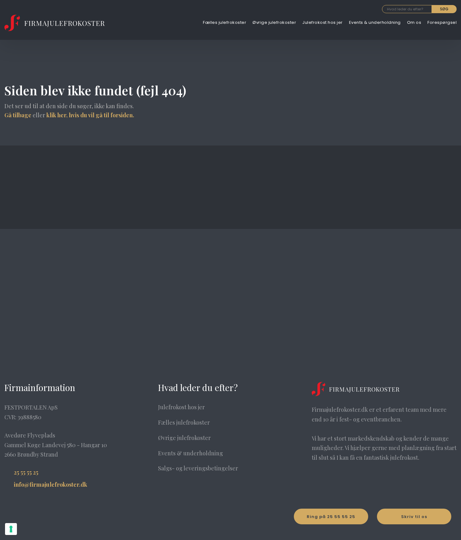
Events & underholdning (375, 22)
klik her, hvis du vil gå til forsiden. (90, 115)
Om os (414, 22)
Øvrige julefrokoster (274, 22)
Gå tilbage (17, 115)
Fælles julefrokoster (224, 22)
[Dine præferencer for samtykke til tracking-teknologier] (11, 529)
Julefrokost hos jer (322, 22)
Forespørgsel (442, 22)
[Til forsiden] (54, 23)
